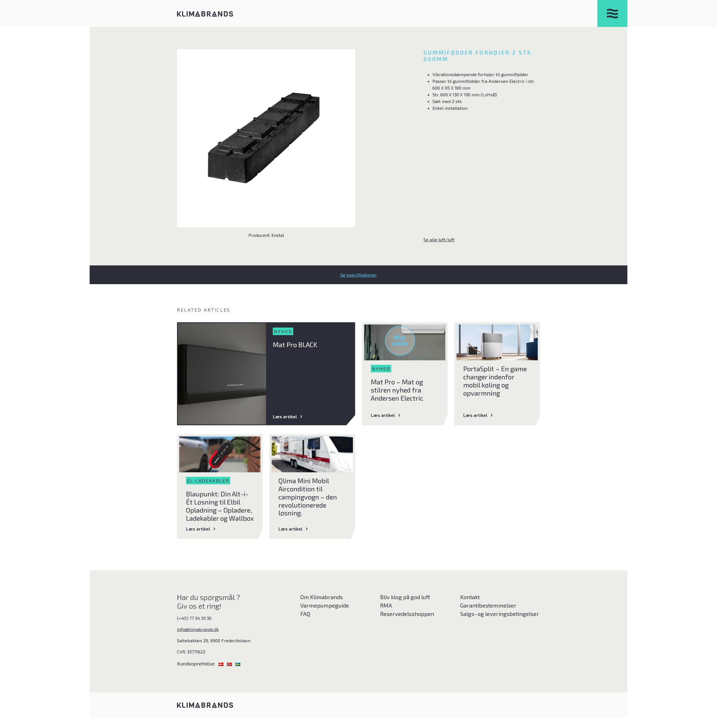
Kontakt (470, 597)
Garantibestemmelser (488, 605)
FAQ (305, 613)
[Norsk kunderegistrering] (230, 663)
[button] (358, 274)
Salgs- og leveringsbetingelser (499, 613)
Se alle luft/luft (439, 239)
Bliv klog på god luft (405, 597)
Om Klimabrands (321, 597)
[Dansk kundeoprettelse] (221, 663)
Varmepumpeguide (324, 605)
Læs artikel (285, 416)
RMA (386, 605)
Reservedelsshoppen (407, 613)
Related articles (203, 309)
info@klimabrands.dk (198, 629)
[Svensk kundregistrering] (237, 663)
